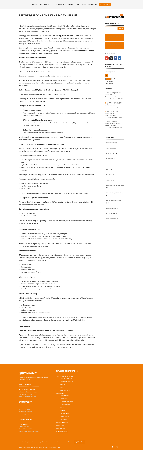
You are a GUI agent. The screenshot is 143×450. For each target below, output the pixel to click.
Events (108, 169)
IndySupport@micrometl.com (27, 397)
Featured (109, 175)
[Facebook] (115, 58)
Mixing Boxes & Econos (114, 200)
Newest (108, 79)
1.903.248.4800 (27, 429)
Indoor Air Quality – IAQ (114, 193)
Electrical (109, 158)
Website (71, 5)
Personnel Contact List (66, 381)
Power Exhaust (111, 208)
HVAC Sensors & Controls (115, 185)
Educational (110, 153)
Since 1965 (27, 379)
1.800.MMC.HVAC (28, 394)
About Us (62, 384)
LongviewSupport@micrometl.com (29, 431)
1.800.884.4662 (27, 411)
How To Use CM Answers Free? (111, 112)
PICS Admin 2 (121, 99)
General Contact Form (66, 378)
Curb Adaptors (111, 148)
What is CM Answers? (114, 103)
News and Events (65, 390)
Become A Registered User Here (113, 37)
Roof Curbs (110, 213)
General (109, 180)
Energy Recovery (40, 19)
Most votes (109, 81)
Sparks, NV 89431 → (25, 409)
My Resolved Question (112, 122)
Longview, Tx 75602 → (25, 426)
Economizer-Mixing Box (66, 401)
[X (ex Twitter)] (111, 58)
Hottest (116, 79)
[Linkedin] (119, 58)
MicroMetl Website (62, 422)
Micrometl (24, 19)
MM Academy (92, 5)
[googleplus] (107, 58)
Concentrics (110, 143)
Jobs (61, 387)
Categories (60, 5)
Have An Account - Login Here (114, 45)
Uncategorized (111, 219)
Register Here (105, 5)
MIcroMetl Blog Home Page (41, 5)
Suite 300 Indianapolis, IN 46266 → (29, 392)
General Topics (64, 413)
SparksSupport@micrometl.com (28, 414)
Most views (109, 83)
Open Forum (81, 5)
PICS (58, 447)
